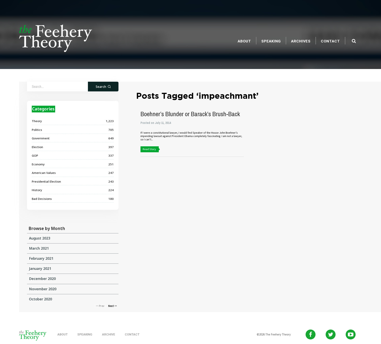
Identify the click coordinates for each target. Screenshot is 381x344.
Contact (330, 41)
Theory (37, 121)
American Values (44, 173)
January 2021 (40, 268)
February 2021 (41, 258)
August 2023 (39, 238)
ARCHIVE (108, 334)
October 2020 (40, 299)
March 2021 (39, 248)
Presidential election (46, 181)
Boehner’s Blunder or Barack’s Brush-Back (190, 114)
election (37, 147)
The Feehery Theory (55, 39)
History (37, 190)
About (244, 41)
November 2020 (42, 289)
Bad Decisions (42, 199)
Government (41, 138)
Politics (37, 130)
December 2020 (42, 278)
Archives (301, 41)
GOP (35, 155)
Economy (38, 164)
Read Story (149, 149)
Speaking (271, 41)
